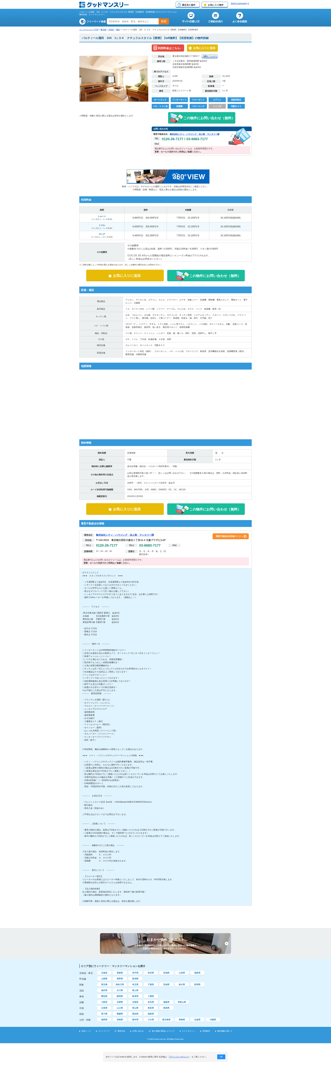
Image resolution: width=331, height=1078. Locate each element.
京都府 (135, 1002)
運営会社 (121, 1031)
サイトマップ (103, 1031)
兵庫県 (120, 1002)
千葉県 (151, 984)
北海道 (104, 973)
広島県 (104, 1008)
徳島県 (151, 1014)
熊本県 (135, 1019)
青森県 (120, 973)
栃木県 (182, 984)
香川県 (104, 1014)
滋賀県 (166, 1002)
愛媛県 (120, 1014)
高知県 (135, 1014)
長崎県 (182, 1019)
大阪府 (104, 1002)
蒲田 (118, 30)
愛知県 (104, 996)
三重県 (151, 996)
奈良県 (151, 1002)
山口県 (120, 1008)
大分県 (151, 1019)
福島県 (197, 973)
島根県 (166, 1008)
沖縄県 (213, 1019)
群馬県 (197, 984)
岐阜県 (135, 996)
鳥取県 (151, 1008)
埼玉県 (135, 984)
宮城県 (166, 973)
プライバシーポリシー (179, 1057)
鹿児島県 (166, 1019)
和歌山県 (182, 1002)
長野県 (120, 978)
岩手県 (135, 973)
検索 (164, 21)
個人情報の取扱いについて (163, 1031)
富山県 (135, 990)
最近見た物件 (188, 5)
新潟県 (135, 978)
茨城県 (166, 984)
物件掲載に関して (224, 1031)
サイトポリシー (188, 1031)
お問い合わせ (138, 1031)
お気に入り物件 (216, 5)
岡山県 (135, 1008)
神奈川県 (120, 984)
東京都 (103, 30)
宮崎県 (120, 1019)
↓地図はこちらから (209, 56)
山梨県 (104, 978)
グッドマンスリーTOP (88, 30)
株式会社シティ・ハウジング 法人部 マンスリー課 (194, 134)
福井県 (104, 990)
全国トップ (86, 1031)
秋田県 (151, 973)
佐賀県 (197, 1019)
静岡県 (120, 996)
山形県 (182, 973)
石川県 (120, 990)
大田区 (111, 30)
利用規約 (206, 1031)
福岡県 (104, 1019)
